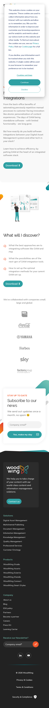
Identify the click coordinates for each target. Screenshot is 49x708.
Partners (7, 612)
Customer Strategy (12, 550)
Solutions (8, 515)
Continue (25, 82)
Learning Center (10, 629)
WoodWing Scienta (12, 573)
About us (7, 600)
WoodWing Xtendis (12, 577)
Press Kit (7, 625)
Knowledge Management (14, 537)
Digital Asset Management (15, 520)
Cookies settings (24, 75)
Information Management (14, 533)
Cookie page (27, 46)
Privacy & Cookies (24, 680)
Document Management (14, 529)
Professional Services (12, 545)
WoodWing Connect (12, 581)
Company (8, 595)
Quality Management (12, 541)
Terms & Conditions (24, 687)
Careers (6, 621)
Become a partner (11, 616)
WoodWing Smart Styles (14, 585)
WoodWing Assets (11, 568)
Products (8, 559)
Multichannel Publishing (13, 524)
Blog (5, 604)
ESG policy (8, 608)
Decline (24, 89)
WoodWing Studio (11, 564)
